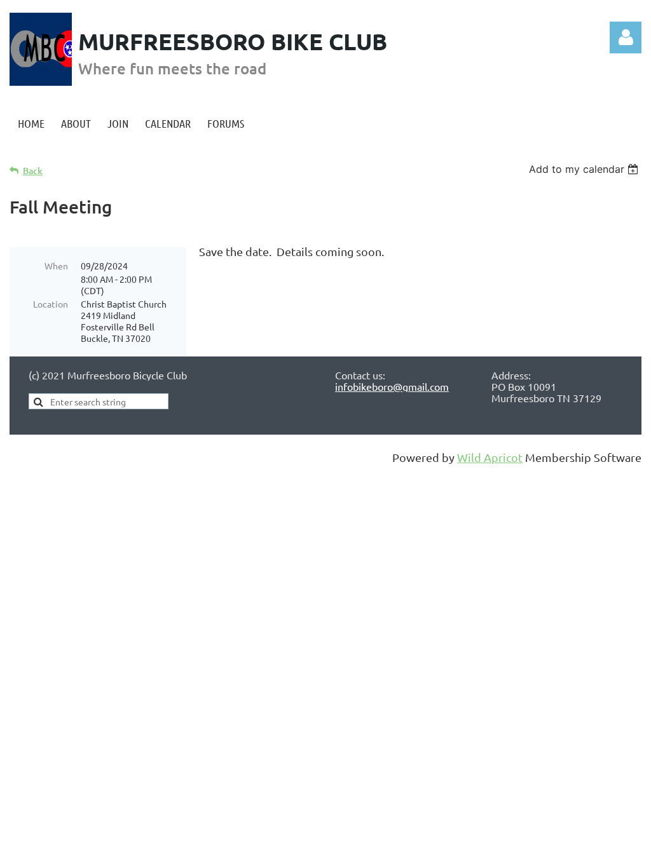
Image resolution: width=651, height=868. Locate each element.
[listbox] (585, 169)
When (56, 265)
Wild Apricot (490, 457)
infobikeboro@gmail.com (392, 386)
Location (50, 303)
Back (33, 171)
